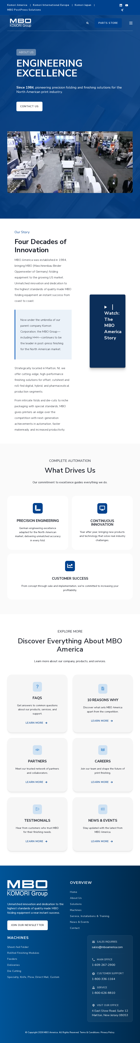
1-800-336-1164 (103, 979)
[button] (113, 322)
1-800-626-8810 (103, 993)
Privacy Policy (107, 1032)
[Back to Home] (20, 23)
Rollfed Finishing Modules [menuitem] (23, 953)
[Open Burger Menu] (131, 23)
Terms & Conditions (90, 1032)
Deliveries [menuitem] (13, 965)
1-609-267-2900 (103, 965)
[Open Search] (87, 22)
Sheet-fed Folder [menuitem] (18, 947)
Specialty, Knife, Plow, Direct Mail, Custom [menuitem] (33, 977)
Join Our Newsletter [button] (27, 925)
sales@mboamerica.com (107, 947)
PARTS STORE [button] (108, 23)
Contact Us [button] (29, 106)
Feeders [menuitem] (12, 959)
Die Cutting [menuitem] (14, 971)
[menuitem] (17, 5)
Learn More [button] (34, 723)
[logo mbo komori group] (27, 888)
